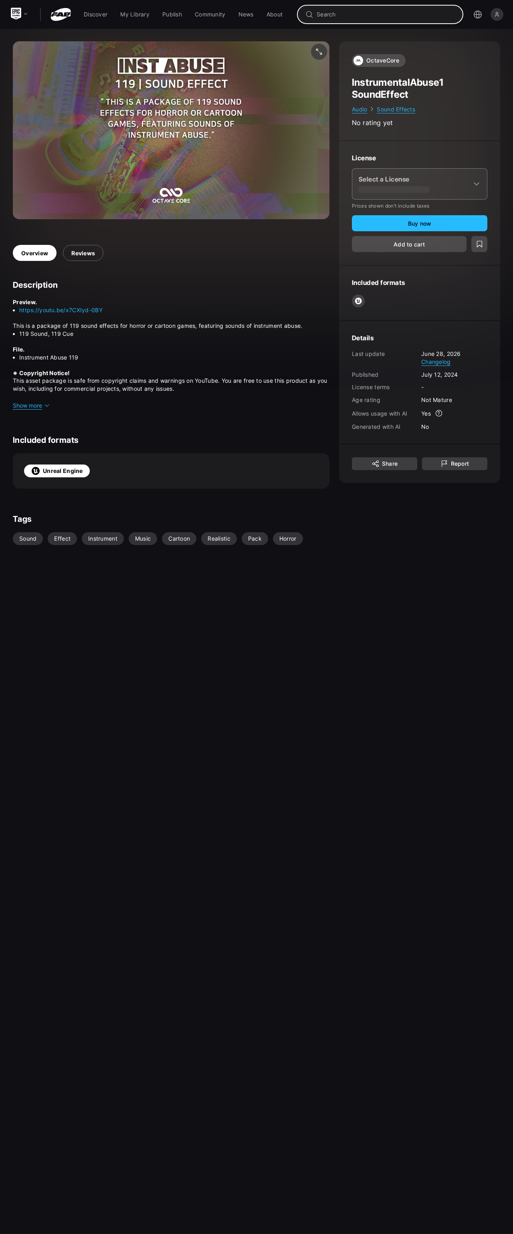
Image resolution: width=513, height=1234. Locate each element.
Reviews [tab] (83, 253)
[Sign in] (497, 14)
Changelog (436, 361)
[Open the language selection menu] (477, 14)
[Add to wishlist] (479, 244)
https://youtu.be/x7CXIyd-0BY (61, 310)
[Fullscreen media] (319, 52)
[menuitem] (95, 14)
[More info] (439, 413)
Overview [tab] (34, 253)
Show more (27, 405)
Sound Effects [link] (396, 109)
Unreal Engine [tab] (63, 470)
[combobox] (386, 14)
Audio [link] (359, 109)
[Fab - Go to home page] (60, 14)
